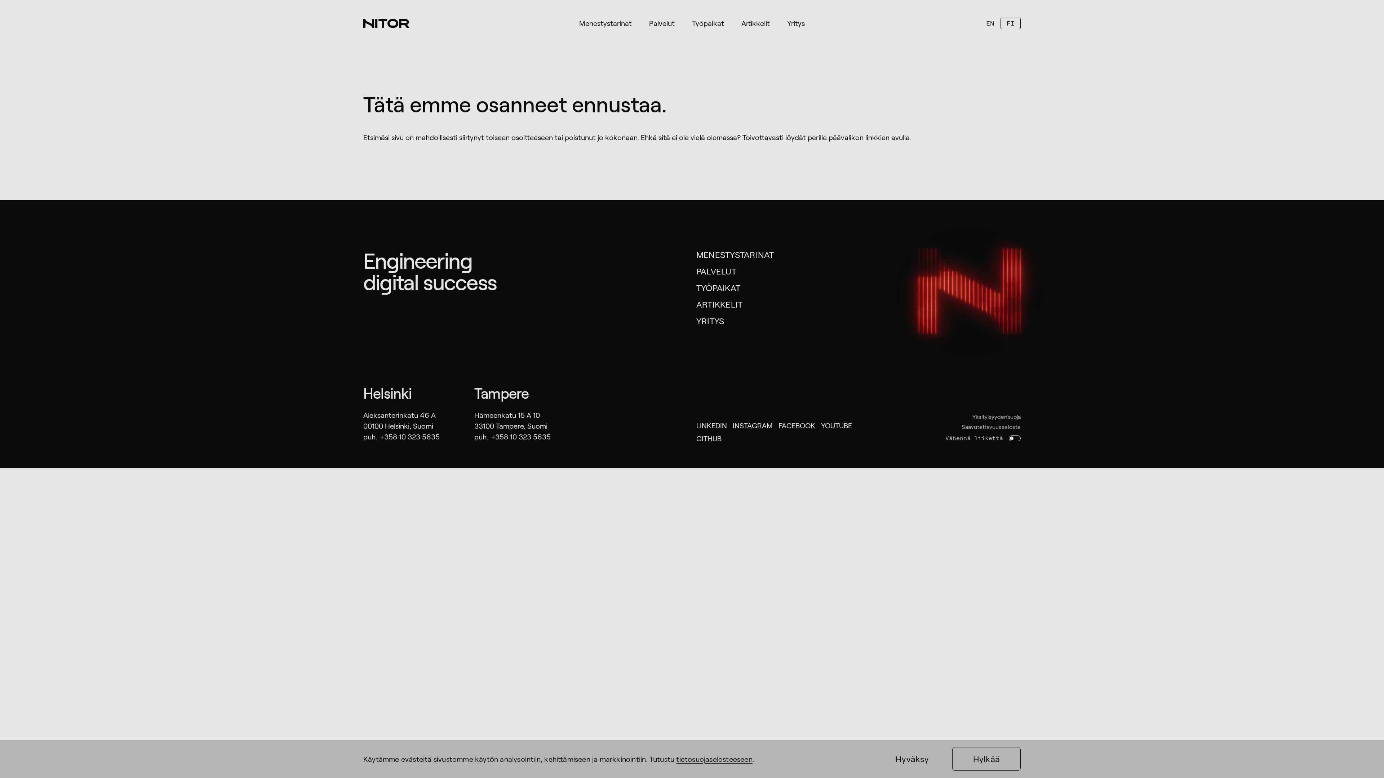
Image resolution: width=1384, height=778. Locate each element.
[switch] (1015, 438)
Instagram (753, 425)
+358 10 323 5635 (410, 436)
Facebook (796, 425)
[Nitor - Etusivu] (386, 23)
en (990, 23)
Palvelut (716, 271)
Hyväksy (912, 759)
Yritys (710, 321)
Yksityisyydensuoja (996, 416)
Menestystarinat (735, 254)
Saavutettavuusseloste (991, 426)
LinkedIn (711, 425)
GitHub (709, 438)
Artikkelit (719, 304)
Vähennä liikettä (974, 438)
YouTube (836, 425)
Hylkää (986, 759)
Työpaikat (718, 287)
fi (1011, 23)
